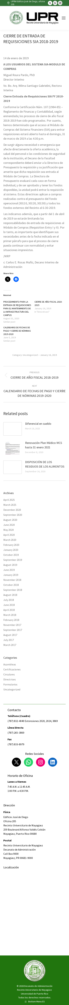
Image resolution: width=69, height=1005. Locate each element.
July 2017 (8, 640)
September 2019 (12, 559)
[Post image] (12, 429)
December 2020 (12, 509)
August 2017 (10, 635)
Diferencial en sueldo (38, 424)
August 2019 (10, 564)
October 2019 (11, 554)
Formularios (10, 684)
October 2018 (11, 584)
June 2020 (9, 524)
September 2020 (12, 514)
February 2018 (11, 620)
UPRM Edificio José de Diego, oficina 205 (28, 3)
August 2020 (10, 519)
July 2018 (8, 599)
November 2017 (12, 625)
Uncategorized (30, 354)
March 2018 (9, 615)
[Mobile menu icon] (64, 18)
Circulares (9, 674)
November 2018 (12, 579)
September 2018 (12, 589)
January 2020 (10, 549)
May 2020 (8, 529)
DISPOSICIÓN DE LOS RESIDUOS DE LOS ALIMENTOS (44, 464)
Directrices (9, 679)
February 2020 (11, 544)
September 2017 (12, 630)
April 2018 (9, 610)
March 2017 (9, 645)
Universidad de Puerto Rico (34, 993)
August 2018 (10, 594)
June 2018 (9, 605)
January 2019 (10, 574)
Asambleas (9, 664)
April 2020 (9, 534)
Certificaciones (12, 669)
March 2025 (9, 504)
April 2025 (9, 499)
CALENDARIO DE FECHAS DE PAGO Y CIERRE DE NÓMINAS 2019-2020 (17, 331)
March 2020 (9, 539)
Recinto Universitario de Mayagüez (34, 989)
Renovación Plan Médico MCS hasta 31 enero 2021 (43, 445)
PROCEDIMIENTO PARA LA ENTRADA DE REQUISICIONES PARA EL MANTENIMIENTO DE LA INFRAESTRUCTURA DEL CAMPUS (17, 308)
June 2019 (9, 569)
